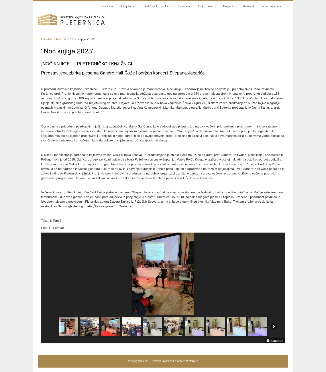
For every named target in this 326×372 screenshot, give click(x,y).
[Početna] (71, 26)
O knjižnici (127, 6)
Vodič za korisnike (156, 6)
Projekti (228, 6)
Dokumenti (206, 6)
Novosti (61, 39)
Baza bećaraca (271, 6)
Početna (107, 6)
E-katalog (185, 6)
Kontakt (248, 6)
